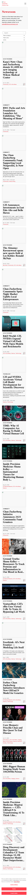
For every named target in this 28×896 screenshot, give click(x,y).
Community (5, 84)
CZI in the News (13, 84)
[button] (14, 36)
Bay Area (5, 265)
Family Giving (12, 181)
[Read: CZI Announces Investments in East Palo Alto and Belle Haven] (14, 205)
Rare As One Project (7, 741)
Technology (18, 353)
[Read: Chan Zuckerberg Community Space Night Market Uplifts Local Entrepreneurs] (14, 291)
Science (13, 353)
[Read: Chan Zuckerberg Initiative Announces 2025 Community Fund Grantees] (14, 514)
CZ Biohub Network (7, 486)
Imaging (19, 739)
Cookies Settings (14, 884)
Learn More (16, 881)
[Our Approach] (5, 3)
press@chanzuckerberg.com (10, 24)
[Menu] (25, 4)
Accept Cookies (14, 893)
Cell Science (6, 739)
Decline (14, 889)
